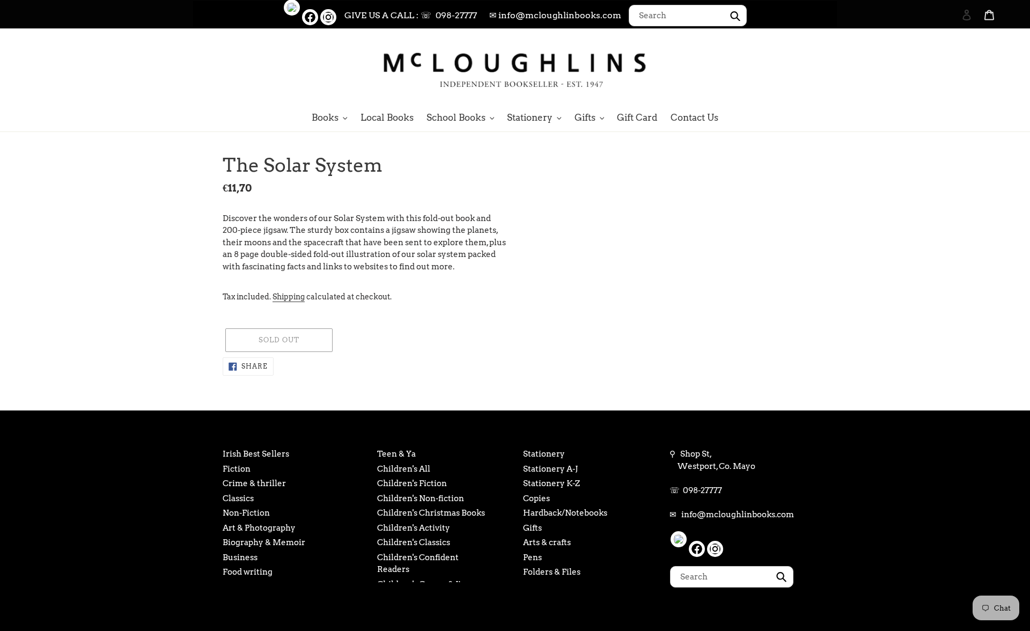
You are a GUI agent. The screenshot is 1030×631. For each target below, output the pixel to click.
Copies (536, 498)
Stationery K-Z (551, 483)
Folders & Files (551, 572)
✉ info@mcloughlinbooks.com (555, 15)
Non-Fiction (246, 513)
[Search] (952, 68)
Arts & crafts (547, 542)
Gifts (532, 528)
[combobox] (688, 15)
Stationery (544, 454)
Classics (238, 498)
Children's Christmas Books (431, 513)
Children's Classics (413, 542)
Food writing (248, 572)
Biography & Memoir (264, 542)
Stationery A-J (550, 469)
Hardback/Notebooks (565, 513)
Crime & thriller (254, 483)
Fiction (237, 469)
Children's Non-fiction (420, 498)
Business (240, 557)
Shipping (289, 296)
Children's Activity (413, 528)
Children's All (403, 469)
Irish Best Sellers (256, 454)
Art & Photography (259, 528)
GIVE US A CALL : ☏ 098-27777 (410, 15)
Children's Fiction (412, 483)
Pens (532, 557)
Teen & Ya (396, 454)
